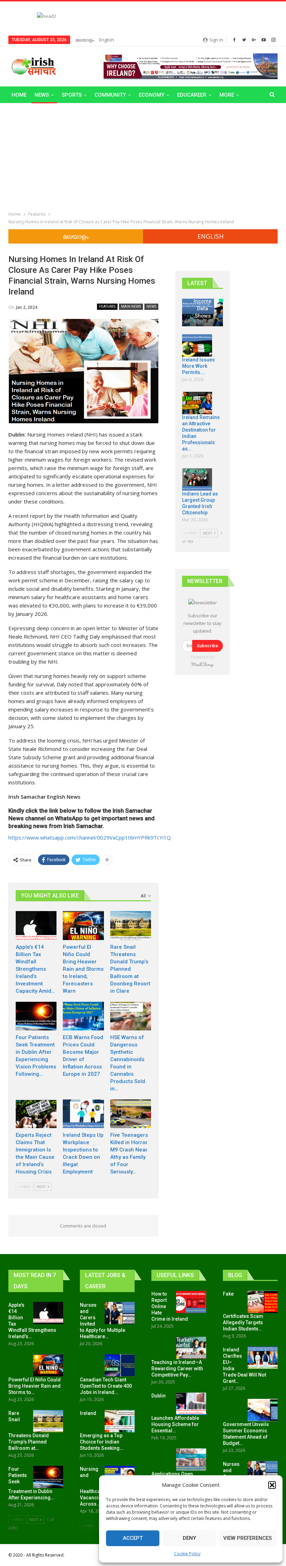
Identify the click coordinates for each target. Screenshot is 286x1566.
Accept (133, 1538)
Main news (131, 306)
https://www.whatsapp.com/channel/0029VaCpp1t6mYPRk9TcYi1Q (89, 837)
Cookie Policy (187, 1554)
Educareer (191, 95)
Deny (189, 1538)
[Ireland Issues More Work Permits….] (197, 345)
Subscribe (207, 645)
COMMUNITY (110, 95)
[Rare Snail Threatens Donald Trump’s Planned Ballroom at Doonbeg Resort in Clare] (130, 925)
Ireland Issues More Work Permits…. (198, 366)
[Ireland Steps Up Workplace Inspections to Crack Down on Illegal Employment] (83, 1113)
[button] (272, 1485)
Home (19, 95)
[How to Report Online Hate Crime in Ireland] (191, 1302)
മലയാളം (84, 40)
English (106, 40)
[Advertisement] (143, 155)
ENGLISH (210, 236)
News (42, 95)
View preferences (247, 1538)
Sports (72, 95)
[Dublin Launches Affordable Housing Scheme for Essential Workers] (191, 1404)
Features (107, 306)
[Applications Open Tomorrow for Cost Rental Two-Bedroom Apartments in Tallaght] (191, 1459)
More (226, 95)
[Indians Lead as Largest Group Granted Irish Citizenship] (197, 479)
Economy (151, 95)
